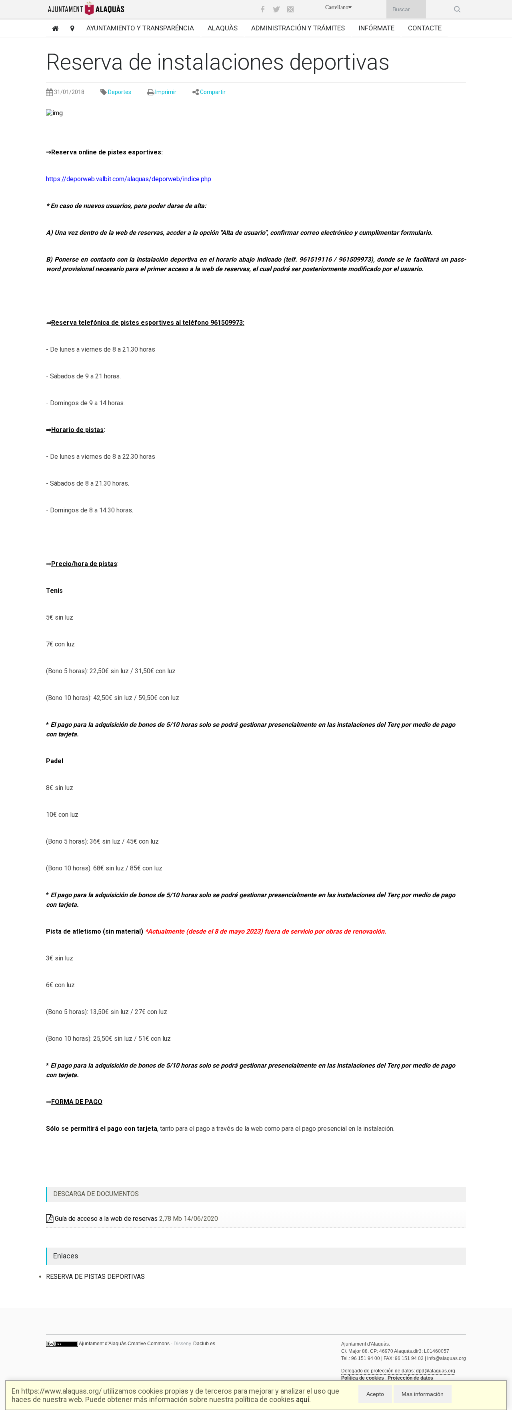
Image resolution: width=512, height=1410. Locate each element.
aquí (302, 1399)
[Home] (52, 28)
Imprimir (165, 92)
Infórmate (376, 28)
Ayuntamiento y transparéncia (140, 28)
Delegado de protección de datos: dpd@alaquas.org (398, 1371)
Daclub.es (204, 1343)
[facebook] (262, 9)
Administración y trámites (298, 28)
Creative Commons (149, 1343)
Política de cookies (362, 1378)
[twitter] (276, 9)
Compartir (213, 92)
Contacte (425, 28)
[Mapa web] (69, 28)
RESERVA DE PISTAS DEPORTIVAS (95, 1276)
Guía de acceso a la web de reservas (105, 1218)
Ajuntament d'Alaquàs (102, 1343)
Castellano (336, 7)
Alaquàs (223, 28)
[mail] (290, 9)
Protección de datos (410, 1378)
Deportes (119, 92)
